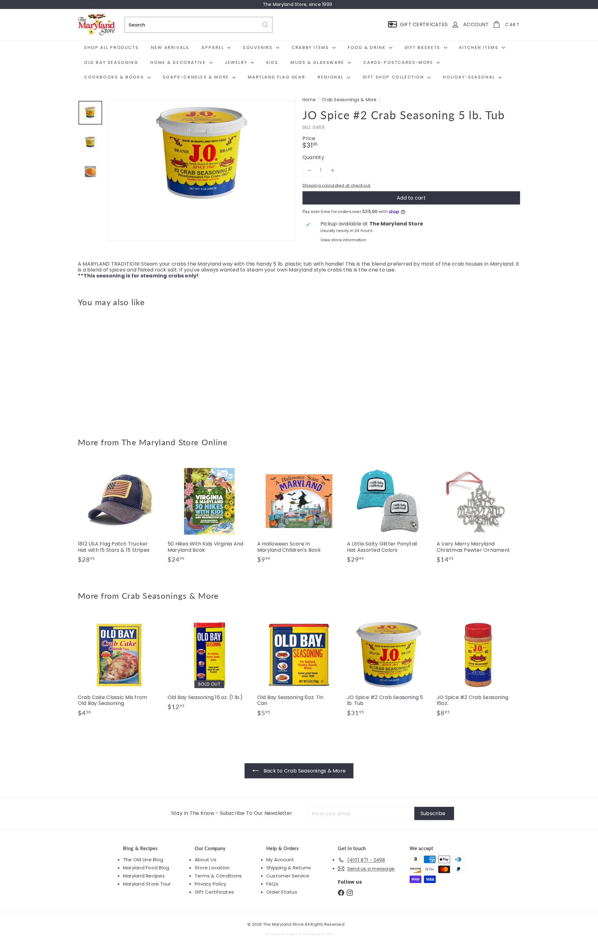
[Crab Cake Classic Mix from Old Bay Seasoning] (119, 668)
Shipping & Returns (288, 867)
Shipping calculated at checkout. (336, 185)
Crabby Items (311, 47)
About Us (205, 859)
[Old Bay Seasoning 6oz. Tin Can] (299, 668)
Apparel (214, 47)
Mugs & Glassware (318, 62)
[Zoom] (201, 194)
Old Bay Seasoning (111, 62)
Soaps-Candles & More (197, 77)
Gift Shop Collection (394, 77)
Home (309, 99)
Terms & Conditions (218, 875)
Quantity (313, 157)
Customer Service (287, 875)
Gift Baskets (423, 47)
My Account (280, 859)
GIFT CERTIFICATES (424, 24)
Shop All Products (111, 47)
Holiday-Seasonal (470, 77)
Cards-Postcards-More (399, 62)
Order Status (281, 892)
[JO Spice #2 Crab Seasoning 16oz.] (478, 668)
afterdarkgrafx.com (318, 934)
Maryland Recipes (144, 875)
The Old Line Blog (143, 859)
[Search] (265, 25)
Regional (331, 77)
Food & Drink (367, 47)
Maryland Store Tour (147, 884)
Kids (272, 62)
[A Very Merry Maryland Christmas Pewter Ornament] (478, 514)
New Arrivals (170, 47)
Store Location (212, 867)
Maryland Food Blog (146, 867)
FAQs (272, 884)
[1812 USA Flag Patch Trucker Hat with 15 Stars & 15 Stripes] (119, 514)
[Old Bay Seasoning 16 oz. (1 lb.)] (209, 664)
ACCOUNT (476, 24)
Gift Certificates (214, 892)
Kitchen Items (479, 47)
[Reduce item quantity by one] (309, 170)
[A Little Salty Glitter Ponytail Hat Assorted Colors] (388, 514)
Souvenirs (258, 47)
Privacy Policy (210, 884)
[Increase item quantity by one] (332, 170)
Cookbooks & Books (115, 77)
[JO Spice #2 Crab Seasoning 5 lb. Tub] (112, 368)
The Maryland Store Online (174, 442)
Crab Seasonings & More (349, 99)
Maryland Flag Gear (276, 77)
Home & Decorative (179, 62)
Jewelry (237, 62)
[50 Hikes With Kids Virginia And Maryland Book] (209, 514)
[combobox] (199, 25)
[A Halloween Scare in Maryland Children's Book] (299, 514)
